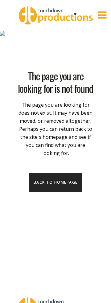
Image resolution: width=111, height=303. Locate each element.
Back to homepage (56, 182)
